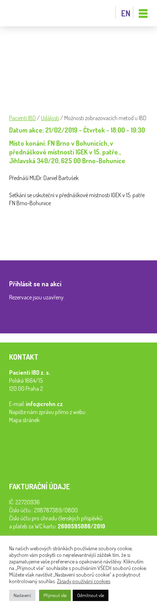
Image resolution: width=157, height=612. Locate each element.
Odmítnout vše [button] (90, 595)
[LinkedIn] (32, 237)
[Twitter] (48, 237)
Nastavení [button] (22, 595)
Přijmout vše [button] (54, 595)
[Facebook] (16, 237)
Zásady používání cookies (83, 581)
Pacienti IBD (25, 13)
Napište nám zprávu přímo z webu (47, 412)
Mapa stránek (24, 420)
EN (125, 13)
